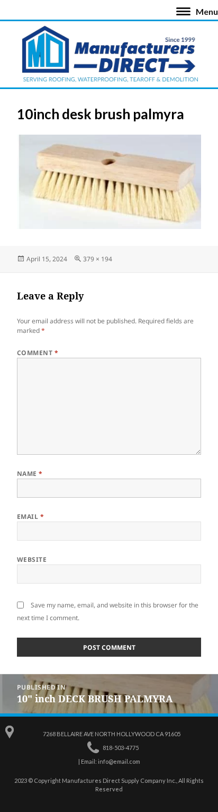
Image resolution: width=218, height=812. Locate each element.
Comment (37, 352)
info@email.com (119, 761)
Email (30, 516)
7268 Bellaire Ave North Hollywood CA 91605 (111, 733)
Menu (207, 11)
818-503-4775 (121, 747)
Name (30, 473)
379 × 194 (97, 258)
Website (32, 559)
